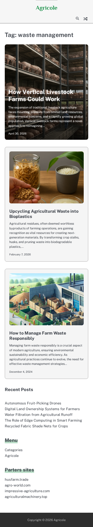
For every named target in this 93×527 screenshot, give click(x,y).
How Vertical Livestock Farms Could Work (40, 95)
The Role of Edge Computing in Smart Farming (43, 420)
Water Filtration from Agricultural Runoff (38, 415)
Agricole (46, 8)
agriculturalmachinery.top (26, 497)
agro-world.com (18, 485)
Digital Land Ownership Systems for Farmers (42, 409)
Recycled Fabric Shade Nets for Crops (36, 426)
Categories (14, 450)
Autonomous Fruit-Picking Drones (33, 403)
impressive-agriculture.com (27, 491)
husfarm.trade (16, 479)
